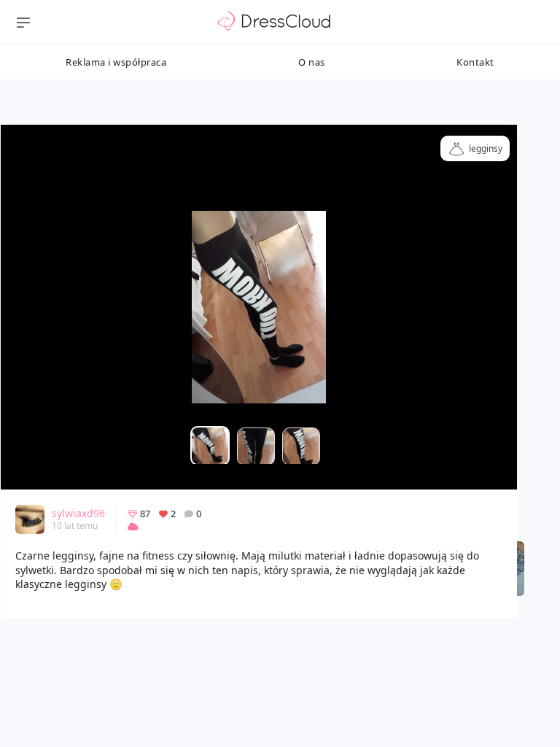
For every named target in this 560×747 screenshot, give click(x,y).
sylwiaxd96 (78, 513)
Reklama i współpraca (116, 62)
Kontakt (475, 62)
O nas (311, 62)
